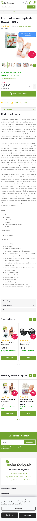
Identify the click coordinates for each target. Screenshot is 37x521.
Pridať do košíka (20, 94)
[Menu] (34, 2)
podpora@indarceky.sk (20, 473)
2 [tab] (17, 364)
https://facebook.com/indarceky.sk (20, 480)
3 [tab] (19, 364)
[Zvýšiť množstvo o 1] (34, 85)
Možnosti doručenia (10, 78)
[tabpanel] (9, 342)
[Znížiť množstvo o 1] (34, 88)
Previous (30, 319)
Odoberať (29, 442)
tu (21, 504)
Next (34, 319)
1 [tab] (15, 364)
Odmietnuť (9, 515)
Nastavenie (18, 508)
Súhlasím (27, 515)
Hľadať (31, 7)
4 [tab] (21, 364)
